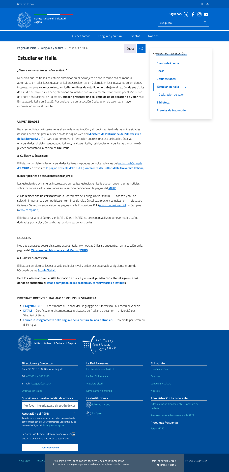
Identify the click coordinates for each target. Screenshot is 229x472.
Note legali (24, 460)
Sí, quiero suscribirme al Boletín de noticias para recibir (48, 434)
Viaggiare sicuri (94, 383)
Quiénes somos (159, 369)
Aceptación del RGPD (35, 413)
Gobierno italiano (25, 4)
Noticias (155, 391)
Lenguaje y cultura (52, 48)
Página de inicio (26, 48)
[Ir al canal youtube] (205, 14)
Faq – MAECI (158, 428)
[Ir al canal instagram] (198, 14)
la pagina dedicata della (95, 168)
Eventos (155, 376)
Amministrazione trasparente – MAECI (172, 415)
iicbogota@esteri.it (41, 383)
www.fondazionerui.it (112, 205)
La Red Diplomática (97, 376)
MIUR (25, 168)
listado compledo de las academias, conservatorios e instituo (85, 282)
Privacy (46, 425)
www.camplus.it (28, 210)
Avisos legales (57, 425)
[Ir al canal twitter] (185, 14)
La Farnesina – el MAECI (100, 369)
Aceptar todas (166, 465)
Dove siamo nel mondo (99, 391)
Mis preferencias (164, 461)
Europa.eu (97, 413)
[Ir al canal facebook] (192, 14)
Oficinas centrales (32, 391)
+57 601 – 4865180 (37, 376)
